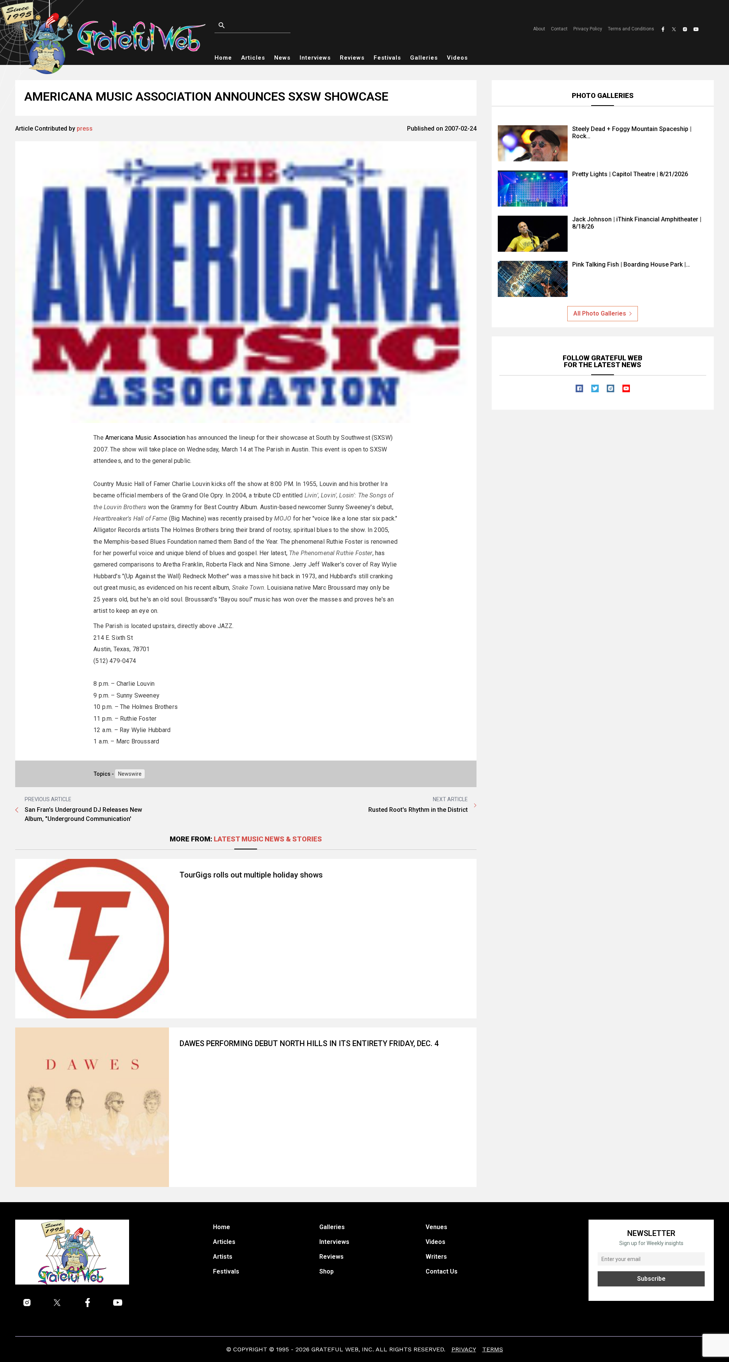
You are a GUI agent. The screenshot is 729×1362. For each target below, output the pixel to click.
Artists (222, 1256)
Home (223, 57)
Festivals (387, 57)
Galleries (424, 57)
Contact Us (442, 1271)
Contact (559, 29)
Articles (253, 57)
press (85, 128)
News (282, 57)
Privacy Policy (587, 29)
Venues (436, 1227)
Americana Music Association (145, 437)
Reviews (352, 57)
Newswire (130, 774)
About (539, 29)
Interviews (315, 57)
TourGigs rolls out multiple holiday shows (251, 874)
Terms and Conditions (631, 29)
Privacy (463, 1349)
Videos (457, 57)
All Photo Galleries (599, 313)
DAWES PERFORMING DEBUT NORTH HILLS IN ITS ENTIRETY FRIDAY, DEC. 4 (309, 1043)
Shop (326, 1271)
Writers (436, 1256)
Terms (492, 1349)
